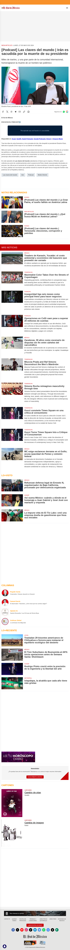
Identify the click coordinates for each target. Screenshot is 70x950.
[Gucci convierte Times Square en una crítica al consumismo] (12, 417)
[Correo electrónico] (19, 111)
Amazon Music (58, 139)
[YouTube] (22, 929)
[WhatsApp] (11, 111)
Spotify (18, 139)
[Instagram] (26, 929)
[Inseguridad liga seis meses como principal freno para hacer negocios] (12, 302)
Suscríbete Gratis (35, 777)
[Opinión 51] (5, 612)
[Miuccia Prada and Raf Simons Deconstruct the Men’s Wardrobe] (12, 369)
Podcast (31, 175)
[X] (7, 111)
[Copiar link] (24, 111)
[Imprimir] (28, 111)
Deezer (48, 139)
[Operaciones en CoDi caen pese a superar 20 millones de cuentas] (12, 324)
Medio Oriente (42, 175)
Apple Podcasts (27, 139)
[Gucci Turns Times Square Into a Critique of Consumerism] (12, 437)
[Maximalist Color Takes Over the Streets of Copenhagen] (12, 279)
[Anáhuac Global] (5, 621)
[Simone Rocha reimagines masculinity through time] (12, 394)
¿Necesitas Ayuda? (35, 925)
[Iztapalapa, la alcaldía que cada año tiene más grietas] (12, 683)
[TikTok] (30, 929)
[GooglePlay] (57, 929)
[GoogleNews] (48, 929)
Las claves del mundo (10, 175)
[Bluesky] (39, 929)
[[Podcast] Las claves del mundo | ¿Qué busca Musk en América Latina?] (12, 217)
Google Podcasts (40, 139)
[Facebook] (2, 111)
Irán (22, 175)
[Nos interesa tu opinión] (35, 913)
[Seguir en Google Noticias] (67, 111)
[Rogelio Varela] (5, 593)
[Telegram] (15, 111)
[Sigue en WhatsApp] (63, 111)
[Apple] (52, 929)
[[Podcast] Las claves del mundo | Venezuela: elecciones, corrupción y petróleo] (12, 231)
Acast (14, 139)
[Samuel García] (5, 602)
